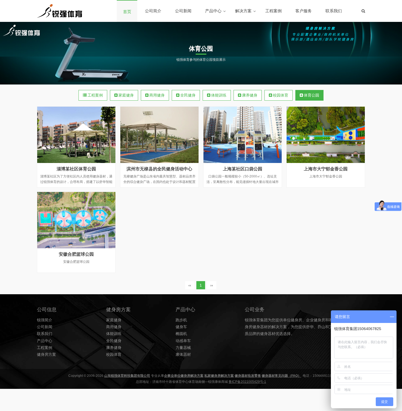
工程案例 (273, 10)
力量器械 (183, 347)
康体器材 (183, 354)
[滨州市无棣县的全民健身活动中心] (159, 135)
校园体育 (280, 95)
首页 (127, 11)
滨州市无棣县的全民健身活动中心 (159, 169)
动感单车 (183, 341)
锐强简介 (44, 320)
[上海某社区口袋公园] (242, 135)
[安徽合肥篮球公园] (76, 220)
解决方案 (243, 10)
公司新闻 (183, 10)
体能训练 (218, 95)
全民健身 (188, 95)
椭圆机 (181, 333)
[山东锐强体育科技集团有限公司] (59, 11)
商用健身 (157, 95)
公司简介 (153, 10)
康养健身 (249, 95)
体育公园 (311, 95)
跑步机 (181, 320)
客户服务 (303, 10)
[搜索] (363, 11)
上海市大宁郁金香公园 (326, 169)
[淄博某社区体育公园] (76, 135)
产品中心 (213, 10)
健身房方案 (46, 354)
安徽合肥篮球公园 (76, 254)
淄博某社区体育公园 (76, 169)
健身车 (181, 327)
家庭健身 (126, 95)
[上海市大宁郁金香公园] (326, 135)
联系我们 (333, 10)
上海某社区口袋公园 (242, 169)
